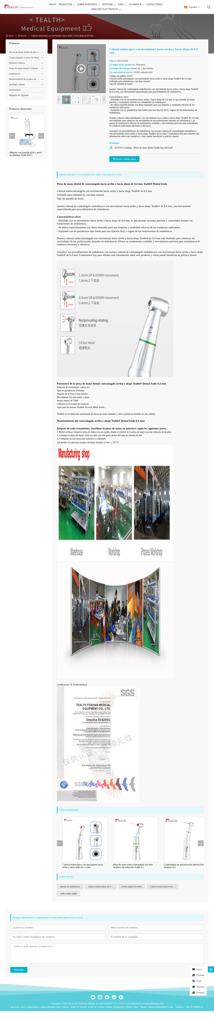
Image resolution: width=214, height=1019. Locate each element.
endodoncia (14, 73)
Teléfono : (180, 1007)
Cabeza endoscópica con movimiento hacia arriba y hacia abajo (164, 886)
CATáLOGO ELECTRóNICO (104, 9)
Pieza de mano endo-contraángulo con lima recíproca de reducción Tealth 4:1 (127, 865)
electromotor (15, 90)
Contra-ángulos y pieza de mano (24, 57)
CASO (121, 4)
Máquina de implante (19, 95)
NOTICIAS (107, 4)
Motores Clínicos (17, 63)
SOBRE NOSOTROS (87, 4)
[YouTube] (93, 997)
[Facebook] (107, 997)
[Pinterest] (121, 997)
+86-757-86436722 (194, 1007)
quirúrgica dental (17, 84)
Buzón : (144, 1007)
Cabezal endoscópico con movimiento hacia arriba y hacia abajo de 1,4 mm (77, 865)
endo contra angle (68, 893)
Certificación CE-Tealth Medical (72, 684)
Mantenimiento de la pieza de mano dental (26, 79)
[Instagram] (100, 997)
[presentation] (12, 136)
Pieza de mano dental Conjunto (23, 68)
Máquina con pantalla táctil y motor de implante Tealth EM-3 (25, 153)
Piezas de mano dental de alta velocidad (26, 52)
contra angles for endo (131, 886)
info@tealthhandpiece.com (160, 1007)
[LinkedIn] (114, 997)
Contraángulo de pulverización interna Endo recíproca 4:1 (179, 865)
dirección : (16, 1007)
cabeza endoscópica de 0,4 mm (102, 886)
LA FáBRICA (135, 4)
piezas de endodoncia (70, 886)
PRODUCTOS (65, 4)
